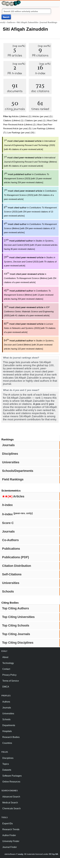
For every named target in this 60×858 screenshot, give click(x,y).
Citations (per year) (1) (35, 120)
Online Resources (11, 781)
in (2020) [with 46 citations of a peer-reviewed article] (29, 145)
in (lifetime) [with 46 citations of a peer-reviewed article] (30, 161)
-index (7, 505)
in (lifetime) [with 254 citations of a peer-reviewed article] (30, 278)
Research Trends (10, 829)
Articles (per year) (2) (42, 116)
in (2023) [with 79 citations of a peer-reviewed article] (30, 261)
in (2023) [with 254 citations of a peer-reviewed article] (30, 195)
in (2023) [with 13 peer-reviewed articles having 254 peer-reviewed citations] (27, 178)
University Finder (10, 841)
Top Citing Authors (15, 608)
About (5, 657)
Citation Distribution (16, 566)
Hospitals (7, 731)
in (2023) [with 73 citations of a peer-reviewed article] (30, 328)
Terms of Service (10, 681)
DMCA (5, 687)
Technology (8, 663)
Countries (7, 743)
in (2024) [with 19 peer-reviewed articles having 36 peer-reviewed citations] (30, 245)
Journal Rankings (48, 22)
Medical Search (10, 802)
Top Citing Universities (18, 617)
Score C (8, 523)
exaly (2, 22)
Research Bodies (11, 737)
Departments (8, 725)
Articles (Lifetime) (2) (21, 116)
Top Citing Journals (16, 634)
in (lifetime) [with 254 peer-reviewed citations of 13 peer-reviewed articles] (30, 228)
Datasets (6, 770)
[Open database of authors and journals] (11, 1)
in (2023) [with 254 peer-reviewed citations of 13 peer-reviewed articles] (30, 211)
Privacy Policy (9, 675)
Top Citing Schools (15, 625)
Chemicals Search (11, 808)
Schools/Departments (17, 471)
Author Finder (9, 835)
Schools (8, 591)
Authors (11, 22)
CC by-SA (53, 854)
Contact (6, 669)
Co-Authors (10, 540)
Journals (8, 445)
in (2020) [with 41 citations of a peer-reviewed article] (29, 311)
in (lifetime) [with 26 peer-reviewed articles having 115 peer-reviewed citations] (29, 344)
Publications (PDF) (15, 557)
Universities (10, 462)
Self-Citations (11, 574)
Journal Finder (9, 847)
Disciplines (10, 453)
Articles (13, 496)
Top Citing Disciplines (17, 642)
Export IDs (7, 823)
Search (6, 17)
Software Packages (12, 776)
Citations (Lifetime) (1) (13, 120)
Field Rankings (12, 479)
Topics (5, 764)
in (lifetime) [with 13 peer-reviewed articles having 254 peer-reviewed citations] (28, 295)
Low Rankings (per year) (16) (20, 132)
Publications (11, 548)
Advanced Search (11, 796)
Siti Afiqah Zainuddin (27, 22)
